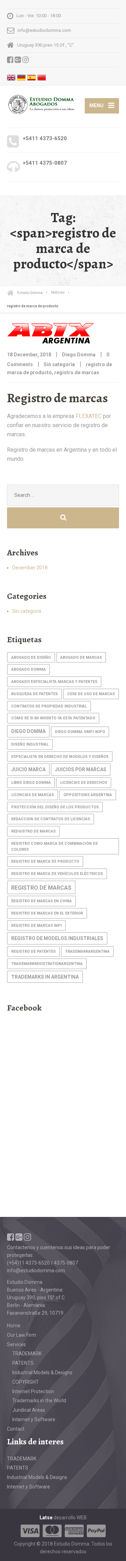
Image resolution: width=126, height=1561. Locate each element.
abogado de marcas (81, 657)
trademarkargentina (87, 951)
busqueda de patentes (34, 694)
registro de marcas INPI (36, 925)
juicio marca (28, 769)
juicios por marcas (80, 769)
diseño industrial (30, 744)
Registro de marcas (57, 397)
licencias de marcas (32, 795)
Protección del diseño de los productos (55, 807)
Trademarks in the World (39, 1400)
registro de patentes (33, 951)
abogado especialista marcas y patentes (54, 681)
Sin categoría (59, 364)
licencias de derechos (83, 782)
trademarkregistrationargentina (47, 963)
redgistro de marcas (33, 831)
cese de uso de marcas (91, 694)
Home (13, 1325)
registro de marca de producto (45, 861)
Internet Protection (33, 1391)
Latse (46, 1517)
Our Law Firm (21, 1335)
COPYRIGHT (25, 1382)
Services (16, 1344)
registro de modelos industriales (57, 938)
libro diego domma (31, 782)
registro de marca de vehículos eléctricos (57, 873)
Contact (15, 1429)
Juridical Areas (28, 1410)
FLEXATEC (89, 416)
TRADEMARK (27, 1353)
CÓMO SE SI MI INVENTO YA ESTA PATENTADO (53, 718)
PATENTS (23, 1363)
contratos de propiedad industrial (49, 706)
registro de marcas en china (41, 901)
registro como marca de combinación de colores (54, 846)
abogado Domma (28, 669)
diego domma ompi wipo (80, 732)
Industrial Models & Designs (42, 1372)
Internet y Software (33, 1419)
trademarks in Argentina (45, 977)
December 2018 (30, 567)
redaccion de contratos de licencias (50, 819)
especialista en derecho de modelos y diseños (59, 756)
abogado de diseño (31, 657)
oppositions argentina (87, 795)
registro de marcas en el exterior (47, 913)
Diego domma (28, 731)
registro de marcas (76, 372)
